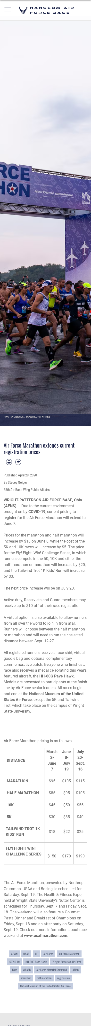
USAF (26, 954)
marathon (26, 978)
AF (36, 954)
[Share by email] (18, 462)
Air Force (48, 954)
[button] (8, 10)
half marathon (44, 978)
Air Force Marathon (69, 954)
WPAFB (27, 970)
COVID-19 (14, 962)
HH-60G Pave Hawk (36, 962)
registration (63, 978)
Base (14, 970)
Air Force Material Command (51, 970)
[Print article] (9, 462)
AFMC (76, 970)
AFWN (14, 954)
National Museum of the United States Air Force (45, 986)
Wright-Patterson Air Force (66, 962)
